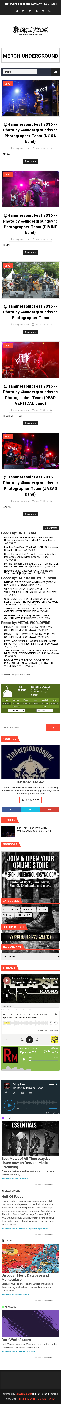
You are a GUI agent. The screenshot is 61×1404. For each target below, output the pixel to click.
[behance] (43, 11)
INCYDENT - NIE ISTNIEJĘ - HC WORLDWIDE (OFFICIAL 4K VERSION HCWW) (27, 617)
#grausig (28, 909)
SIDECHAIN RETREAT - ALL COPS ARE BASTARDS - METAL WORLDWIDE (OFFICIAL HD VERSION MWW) (31, 652)
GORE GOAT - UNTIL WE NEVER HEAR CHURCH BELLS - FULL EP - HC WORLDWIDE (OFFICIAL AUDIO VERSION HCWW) (31, 602)
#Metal (7, 915)
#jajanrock (10, 909)
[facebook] (10, 11)
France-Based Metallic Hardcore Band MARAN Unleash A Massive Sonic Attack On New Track (29, 539)
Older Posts (51, 527)
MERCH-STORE (41, 1394)
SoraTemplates (24, 1394)
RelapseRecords (7, 1010)
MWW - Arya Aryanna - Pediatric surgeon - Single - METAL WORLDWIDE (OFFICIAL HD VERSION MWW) (31, 642)
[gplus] (23, 11)
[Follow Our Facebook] (11, 809)
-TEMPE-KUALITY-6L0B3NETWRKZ (36, 1399)
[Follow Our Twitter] (30, 809)
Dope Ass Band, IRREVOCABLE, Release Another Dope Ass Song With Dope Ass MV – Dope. (30, 555)
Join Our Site (31, 800)
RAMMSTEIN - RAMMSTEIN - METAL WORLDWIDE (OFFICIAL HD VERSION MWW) (30, 635)
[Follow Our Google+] (49, 809)
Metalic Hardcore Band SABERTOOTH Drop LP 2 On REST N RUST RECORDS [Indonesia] (31, 565)
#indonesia (23, 915)
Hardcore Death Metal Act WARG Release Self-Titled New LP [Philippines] (29, 572)
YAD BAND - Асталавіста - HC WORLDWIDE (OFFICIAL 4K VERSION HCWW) (27, 610)
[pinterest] (30, 11)
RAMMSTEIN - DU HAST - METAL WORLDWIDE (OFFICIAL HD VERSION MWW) (28, 629)
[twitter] (17, 11)
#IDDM (42, 909)
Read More (30, 161)
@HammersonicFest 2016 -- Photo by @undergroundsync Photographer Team (30, 312)
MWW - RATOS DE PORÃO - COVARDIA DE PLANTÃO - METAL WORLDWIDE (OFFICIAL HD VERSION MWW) (28, 663)
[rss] (36, 11)
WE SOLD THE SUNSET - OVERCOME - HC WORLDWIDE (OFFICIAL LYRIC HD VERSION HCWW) (30, 590)
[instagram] (49, 11)
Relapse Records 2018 (25, 1010)
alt (9, 84)
